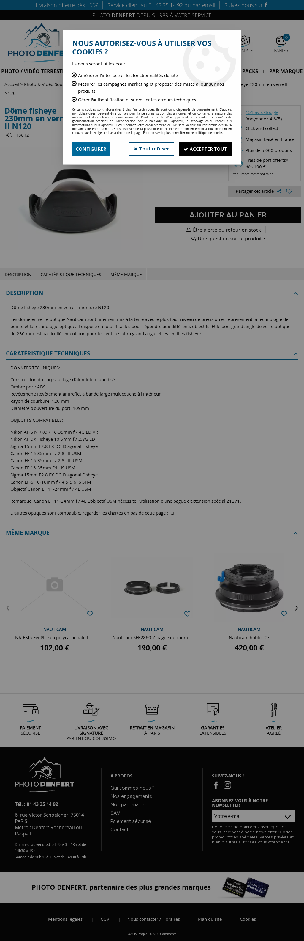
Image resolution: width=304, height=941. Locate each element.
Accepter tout (208, 149)
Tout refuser (153, 149)
